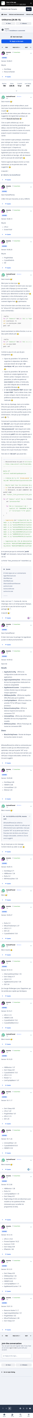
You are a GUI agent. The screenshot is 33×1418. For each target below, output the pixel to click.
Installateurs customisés (17, 30)
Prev (6, 47)
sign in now (12, 1348)
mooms (7, 29)
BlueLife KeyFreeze (13, 119)
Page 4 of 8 (16, 47)
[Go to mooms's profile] (3, 30)
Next (26, 47)
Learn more (3, 3)
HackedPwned (10, 96)
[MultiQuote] (2, 76)
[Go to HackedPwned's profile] (3, 97)
